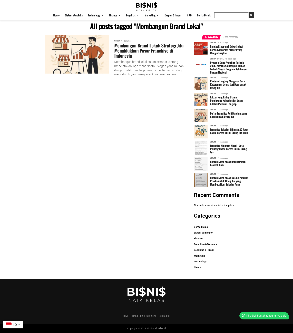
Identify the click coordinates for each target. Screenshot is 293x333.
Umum (197, 267)
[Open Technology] (102, 15)
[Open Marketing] (157, 15)
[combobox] (231, 15)
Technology (200, 261)
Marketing (199, 255)
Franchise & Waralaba (206, 244)
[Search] (251, 15)
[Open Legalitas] (137, 15)
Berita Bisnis (201, 227)
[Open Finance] (119, 15)
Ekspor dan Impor (203, 232)
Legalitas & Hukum (204, 250)
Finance (198, 238)
